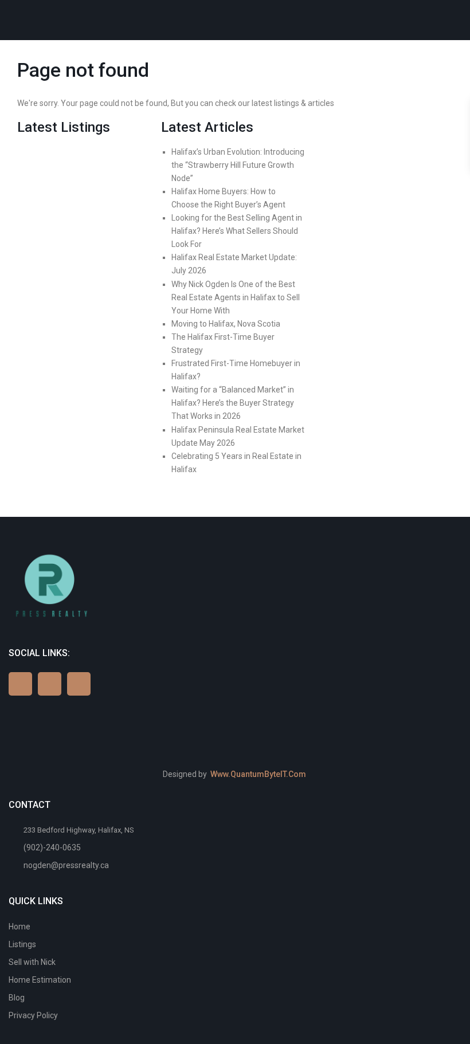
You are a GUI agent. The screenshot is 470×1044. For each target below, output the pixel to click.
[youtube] (49, 684)
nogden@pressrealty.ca (66, 865)
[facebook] (20, 684)
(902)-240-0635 (52, 847)
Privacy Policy (33, 1015)
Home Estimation (40, 979)
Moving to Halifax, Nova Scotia (225, 323)
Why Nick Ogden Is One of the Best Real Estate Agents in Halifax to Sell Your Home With (235, 297)
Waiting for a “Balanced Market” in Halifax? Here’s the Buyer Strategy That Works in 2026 (232, 403)
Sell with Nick (32, 962)
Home (19, 926)
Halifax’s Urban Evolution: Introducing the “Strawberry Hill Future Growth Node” (237, 165)
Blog (17, 997)
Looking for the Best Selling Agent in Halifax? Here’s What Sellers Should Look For (236, 231)
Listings (22, 944)
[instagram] (79, 684)
